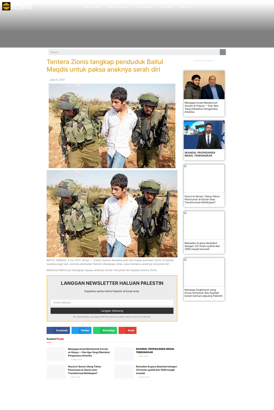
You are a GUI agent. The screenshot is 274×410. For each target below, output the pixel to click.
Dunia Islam (186, 6)
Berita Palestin (92, 6)
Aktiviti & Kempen (118, 6)
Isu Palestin (166, 6)
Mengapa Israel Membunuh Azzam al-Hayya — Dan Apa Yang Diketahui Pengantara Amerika (89, 352)
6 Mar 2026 (143, 356)
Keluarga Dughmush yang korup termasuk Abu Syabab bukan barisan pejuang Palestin (204, 292)
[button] (58, 330)
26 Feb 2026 (143, 377)
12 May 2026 (76, 359)
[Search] (223, 52)
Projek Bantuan (144, 6)
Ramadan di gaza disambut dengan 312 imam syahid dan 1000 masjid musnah (156, 370)
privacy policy (117, 316)
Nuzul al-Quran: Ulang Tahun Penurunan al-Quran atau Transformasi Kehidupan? (84, 370)
